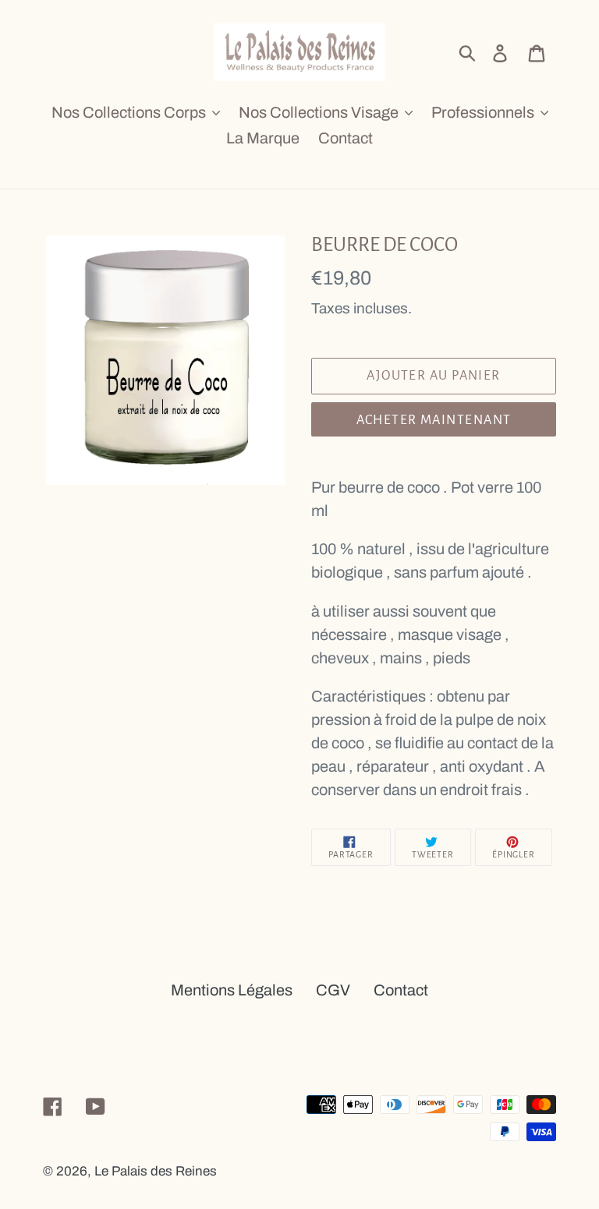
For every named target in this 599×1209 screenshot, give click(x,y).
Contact (401, 990)
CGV (333, 990)
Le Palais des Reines (155, 1171)
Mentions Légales (231, 990)
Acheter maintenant (434, 420)
